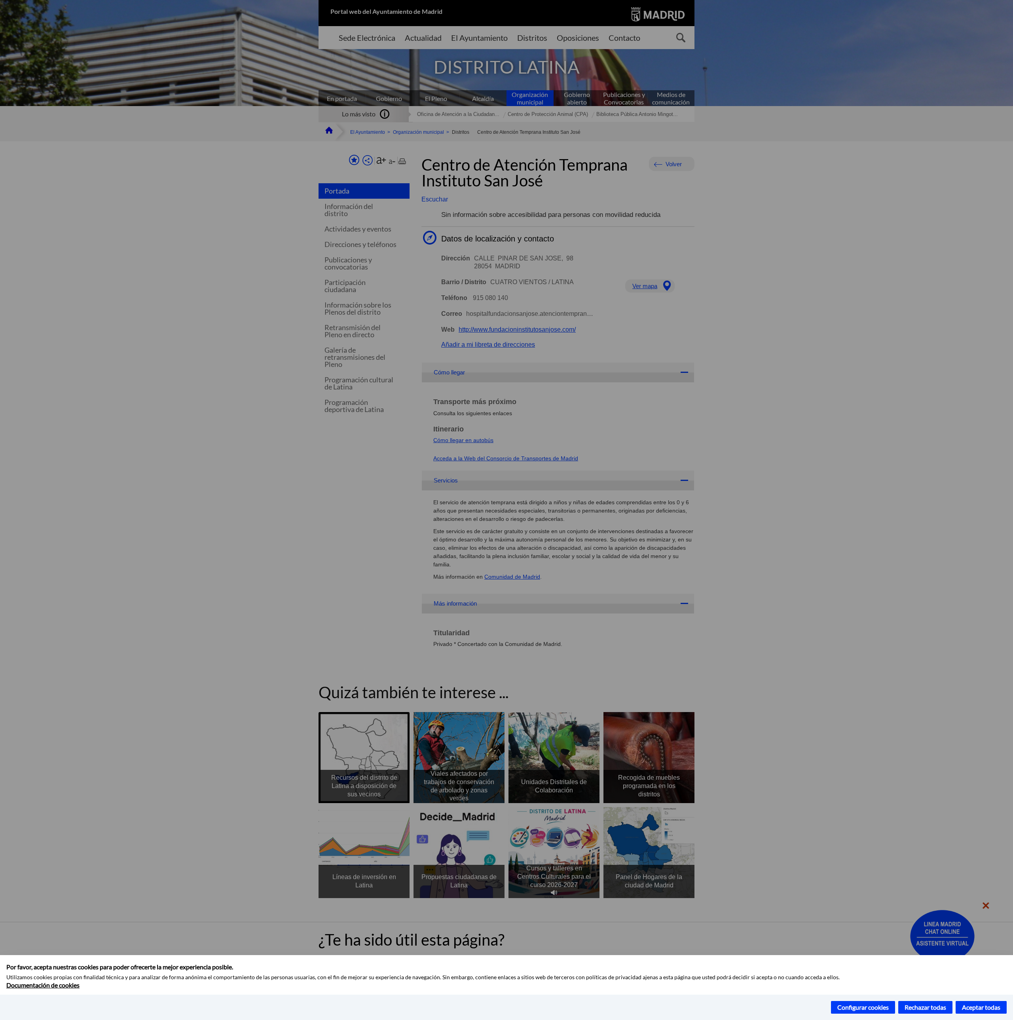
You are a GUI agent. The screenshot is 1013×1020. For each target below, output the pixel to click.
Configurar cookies (863, 1007)
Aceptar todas (981, 1007)
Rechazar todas (925, 1007)
